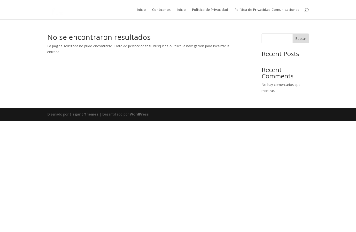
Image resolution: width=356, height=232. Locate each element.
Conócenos (161, 10)
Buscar (300, 38)
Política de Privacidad (210, 10)
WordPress (139, 114)
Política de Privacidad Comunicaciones (266, 10)
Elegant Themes (84, 114)
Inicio (141, 10)
